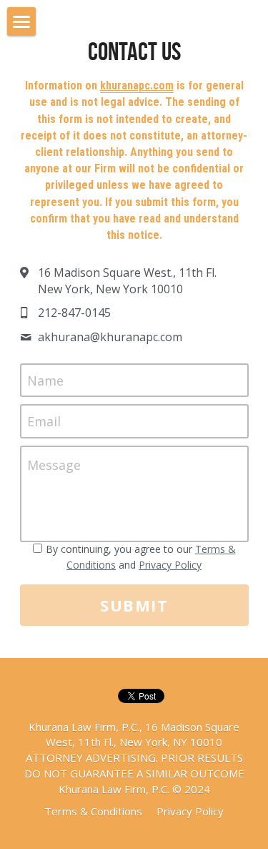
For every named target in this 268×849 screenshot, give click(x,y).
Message (54, 464)
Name (45, 379)
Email (44, 421)
